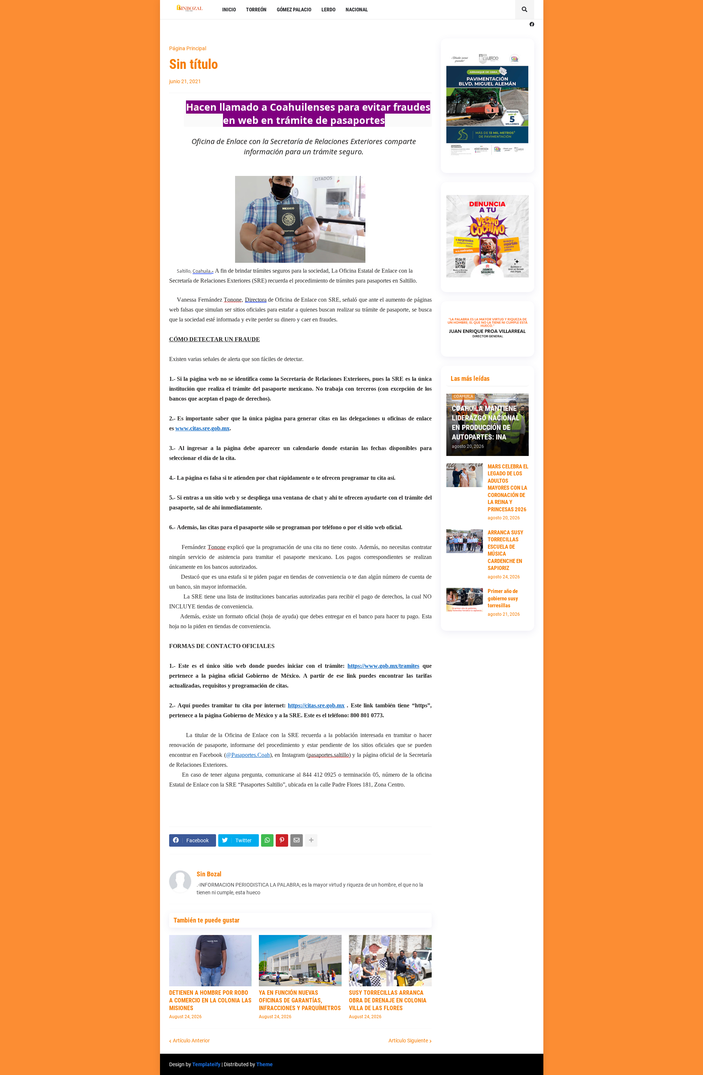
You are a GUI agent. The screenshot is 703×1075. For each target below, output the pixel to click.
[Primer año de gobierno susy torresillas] (464, 600)
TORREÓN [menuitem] (256, 9)
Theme (264, 1064)
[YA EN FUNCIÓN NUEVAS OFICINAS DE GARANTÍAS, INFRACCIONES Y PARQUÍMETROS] (300, 960)
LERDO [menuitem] (328, 9)
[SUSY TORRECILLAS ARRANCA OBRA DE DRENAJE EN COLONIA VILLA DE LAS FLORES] (390, 960)
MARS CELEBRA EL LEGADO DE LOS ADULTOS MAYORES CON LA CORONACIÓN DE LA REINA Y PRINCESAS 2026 (508, 488)
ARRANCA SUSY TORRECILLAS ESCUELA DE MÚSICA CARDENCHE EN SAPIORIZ (505, 550)
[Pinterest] (282, 840)
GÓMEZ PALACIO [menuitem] (294, 9)
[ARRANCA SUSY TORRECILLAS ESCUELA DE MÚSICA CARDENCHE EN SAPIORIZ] (464, 541)
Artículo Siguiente (408, 1040)
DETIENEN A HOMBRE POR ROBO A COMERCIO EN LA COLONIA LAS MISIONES (210, 1000)
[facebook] (531, 24)
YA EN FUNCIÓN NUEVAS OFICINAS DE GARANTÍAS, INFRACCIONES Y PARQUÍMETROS (300, 1000)
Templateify (206, 1064)
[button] (524, 9)
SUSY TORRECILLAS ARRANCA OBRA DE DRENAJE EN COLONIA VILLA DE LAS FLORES (388, 1000)
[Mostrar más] (311, 840)
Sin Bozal (209, 874)
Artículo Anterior (191, 1040)
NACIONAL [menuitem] (357, 9)
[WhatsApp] (267, 840)
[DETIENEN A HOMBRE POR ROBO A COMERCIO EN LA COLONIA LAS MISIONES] (210, 960)
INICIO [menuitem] (229, 9)
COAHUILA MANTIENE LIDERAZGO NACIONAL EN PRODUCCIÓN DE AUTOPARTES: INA (486, 422)
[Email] (296, 840)
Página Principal (187, 48)
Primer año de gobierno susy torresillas (503, 598)
